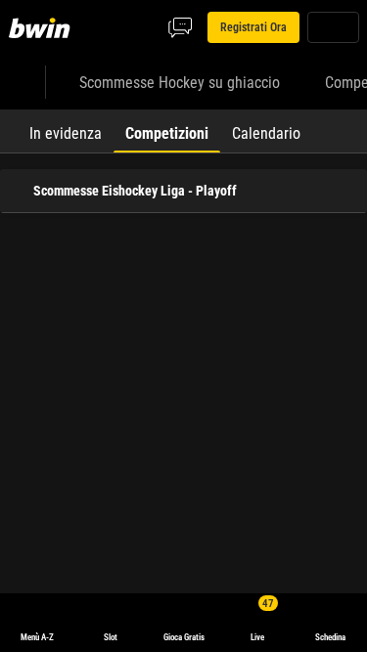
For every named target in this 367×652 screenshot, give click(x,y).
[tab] (66, 130)
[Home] (43, 27)
